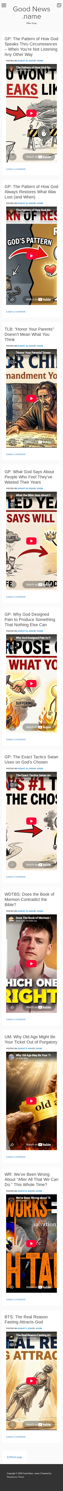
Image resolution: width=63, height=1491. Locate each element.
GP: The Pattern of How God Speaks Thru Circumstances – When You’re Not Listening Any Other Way (31, 47)
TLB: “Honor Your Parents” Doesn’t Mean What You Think (29, 334)
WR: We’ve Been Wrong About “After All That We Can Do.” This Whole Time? (31, 1179)
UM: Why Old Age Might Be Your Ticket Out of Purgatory (31, 1039)
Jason (40, 61)
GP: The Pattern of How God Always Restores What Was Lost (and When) (31, 191)
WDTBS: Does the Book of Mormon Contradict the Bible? (29, 899)
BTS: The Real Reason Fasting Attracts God (26, 1319)
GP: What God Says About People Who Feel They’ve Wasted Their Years (29, 477)
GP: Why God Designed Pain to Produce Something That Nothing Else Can (30, 619)
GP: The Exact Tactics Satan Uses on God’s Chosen (31, 759)
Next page (16, 1457)
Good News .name (31, 13)
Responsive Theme (15, 1477)
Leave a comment (15, 169)
